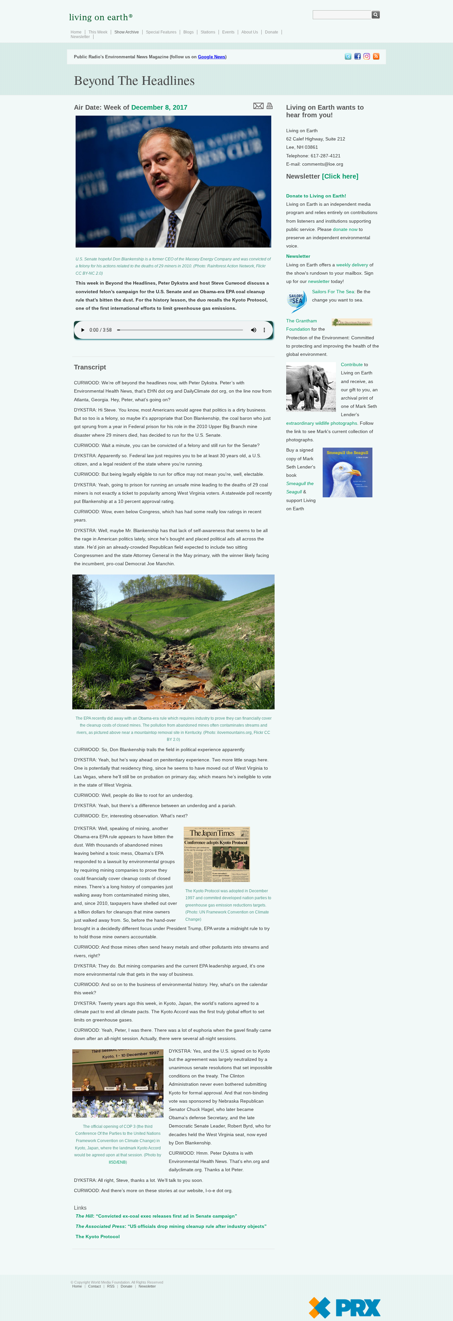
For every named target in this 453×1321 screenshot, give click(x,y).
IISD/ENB (117, 1162)
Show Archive (126, 32)
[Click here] (339, 176)
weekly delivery (352, 264)
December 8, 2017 (159, 107)
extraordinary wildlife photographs (321, 423)
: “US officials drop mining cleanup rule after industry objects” (171, 1226)
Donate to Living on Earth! (316, 195)
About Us (249, 32)
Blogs (188, 32)
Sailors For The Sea (333, 291)
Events (228, 32)
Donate (271, 32)
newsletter (319, 281)
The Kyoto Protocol (98, 1236)
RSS (110, 1286)
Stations (208, 32)
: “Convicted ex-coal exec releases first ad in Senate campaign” (156, 1216)
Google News (211, 56)
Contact (94, 1286)
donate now (345, 229)
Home (76, 32)
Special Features (161, 32)
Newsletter (80, 36)
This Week (98, 32)
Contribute (352, 364)
